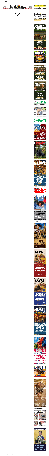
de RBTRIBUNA (39, 20)
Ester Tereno (34, 1)
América (21, 1)
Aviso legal (38, 1)
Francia (24, 1)
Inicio (17, 18)
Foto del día (30, 1)
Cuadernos (11, 1)
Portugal (17, 1)
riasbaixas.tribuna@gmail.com (38, 17)
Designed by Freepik (33, 454)
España (15, 1)
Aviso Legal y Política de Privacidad (40, 19)
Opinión (26, 1)
